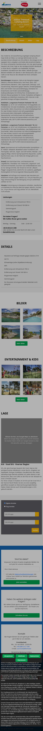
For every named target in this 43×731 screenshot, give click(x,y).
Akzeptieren (8, 656)
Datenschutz (34, 656)
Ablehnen (21, 656)
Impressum (22, 660)
